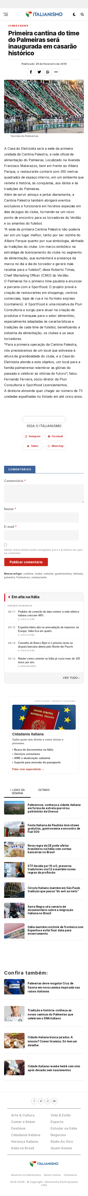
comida (48, 573)
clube (38, 573)
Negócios (58, 1135)
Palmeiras (23, 577)
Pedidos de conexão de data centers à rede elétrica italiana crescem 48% (48, 613)
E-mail (10, 527)
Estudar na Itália (64, 1128)
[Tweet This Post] (39, 72)
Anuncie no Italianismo (26, 1174)
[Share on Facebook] (31, 72)
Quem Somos (61, 1148)
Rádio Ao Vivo (62, 1141)
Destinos (18, 1128)
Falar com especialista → (28, 769)
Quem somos (52, 1174)
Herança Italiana (24, 1141)
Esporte (57, 1122)
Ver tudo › (71, 677)
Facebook (57, 436)
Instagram (35, 436)
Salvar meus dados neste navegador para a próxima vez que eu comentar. (43, 551)
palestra (9, 577)
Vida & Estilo (61, 1115)
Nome (10, 509)
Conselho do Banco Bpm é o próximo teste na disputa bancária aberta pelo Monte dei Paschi (45, 644)
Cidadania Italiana (25, 1135)
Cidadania (70, 1174)
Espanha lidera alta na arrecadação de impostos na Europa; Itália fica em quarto (48, 629)
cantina (28, 573)
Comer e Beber (23, 1122)
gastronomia (63, 573)
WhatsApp (57, 446)
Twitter (34, 446)
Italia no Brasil (22, 1148)
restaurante (38, 577)
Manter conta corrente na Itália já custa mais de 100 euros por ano (49, 660)
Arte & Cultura (23, 1115)
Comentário (15, 481)
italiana (78, 573)
